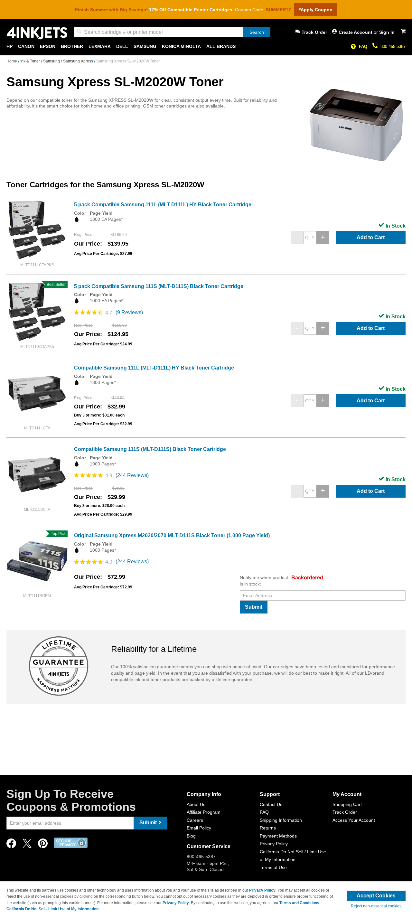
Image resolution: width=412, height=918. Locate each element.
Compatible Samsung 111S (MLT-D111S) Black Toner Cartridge (150, 449)
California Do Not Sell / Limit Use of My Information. (52, 909)
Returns (268, 827)
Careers (195, 820)
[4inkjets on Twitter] (27, 845)
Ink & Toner (30, 61)
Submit (253, 607)
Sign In (387, 32)
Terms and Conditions (299, 903)
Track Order (314, 32)
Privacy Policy (274, 843)
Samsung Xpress (78, 61)
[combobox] (172, 32)
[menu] (206, 46)
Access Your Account (353, 820)
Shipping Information (281, 820)
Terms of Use (273, 867)
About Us (196, 804)
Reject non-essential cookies (376, 906)
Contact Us (271, 804)
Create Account (356, 32)
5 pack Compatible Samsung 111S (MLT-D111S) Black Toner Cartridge (158, 286)
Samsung (52, 61)
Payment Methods (278, 835)
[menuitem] (9, 46)
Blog (191, 835)
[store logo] (37, 33)
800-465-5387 (393, 46)
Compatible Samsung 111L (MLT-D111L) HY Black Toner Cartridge (154, 367)
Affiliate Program (203, 812)
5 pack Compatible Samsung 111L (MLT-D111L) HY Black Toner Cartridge (162, 204)
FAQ (363, 46)
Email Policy (199, 827)
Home (12, 61)
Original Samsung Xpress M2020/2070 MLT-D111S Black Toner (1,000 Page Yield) (172, 535)
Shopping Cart (347, 804)
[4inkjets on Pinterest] (43, 845)
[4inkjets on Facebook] (11, 845)
